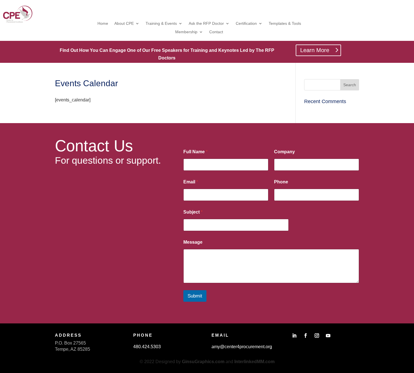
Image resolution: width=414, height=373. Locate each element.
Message (192, 242)
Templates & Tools (285, 23)
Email (190, 181)
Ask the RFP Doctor (206, 23)
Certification (246, 23)
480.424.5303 (147, 346)
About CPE (124, 23)
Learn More (314, 50)
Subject (192, 212)
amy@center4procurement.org (242, 346)
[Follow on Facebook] (305, 335)
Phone (281, 181)
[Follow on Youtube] (328, 335)
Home (102, 23)
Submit (195, 296)
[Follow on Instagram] (316, 335)
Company (284, 151)
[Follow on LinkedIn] (294, 335)
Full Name (195, 151)
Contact (216, 32)
